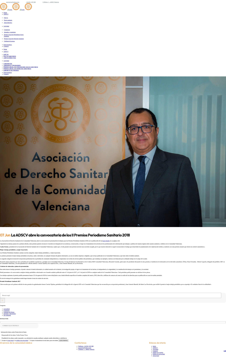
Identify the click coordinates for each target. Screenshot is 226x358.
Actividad (155, 349)
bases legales (106, 241)
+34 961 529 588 (31, 2)
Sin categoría (7, 315)
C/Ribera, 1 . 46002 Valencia (51, 2)
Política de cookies (158, 352)
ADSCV (155, 348)
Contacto (155, 351)
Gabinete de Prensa (9, 312)
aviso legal (10, 340)
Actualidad (7, 309)
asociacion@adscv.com (12, 2)
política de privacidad (22, 340)
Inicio (154, 346)
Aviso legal (156, 356)
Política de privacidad (159, 354)
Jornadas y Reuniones (10, 313)
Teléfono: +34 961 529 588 (85, 346)
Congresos (6, 310)
